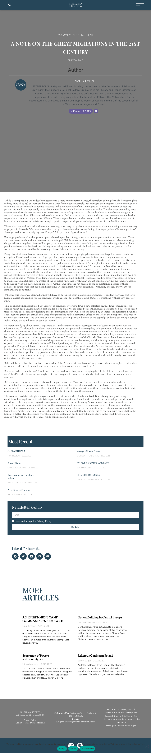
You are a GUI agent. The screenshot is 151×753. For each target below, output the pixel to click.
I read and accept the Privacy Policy (33, 521)
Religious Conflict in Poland (95, 656)
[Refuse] (146, 746)
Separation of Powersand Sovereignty (35, 658)
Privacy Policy (30, 720)
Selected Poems (14, 463)
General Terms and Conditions (30, 723)
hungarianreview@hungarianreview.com (75, 722)
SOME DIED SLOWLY (88, 475)
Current (87, 35)
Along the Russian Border (88, 451)
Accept (62, 748)
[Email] (96, 111)
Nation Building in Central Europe (100, 618)
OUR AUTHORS (16, 451)
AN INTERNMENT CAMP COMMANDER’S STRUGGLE (42, 619)
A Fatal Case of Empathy (19, 490)
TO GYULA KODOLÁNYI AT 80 (93, 463)
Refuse (73, 748)
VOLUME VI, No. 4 (68, 35)
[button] (9, 5)
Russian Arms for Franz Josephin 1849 (21, 477)
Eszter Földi (83, 81)
